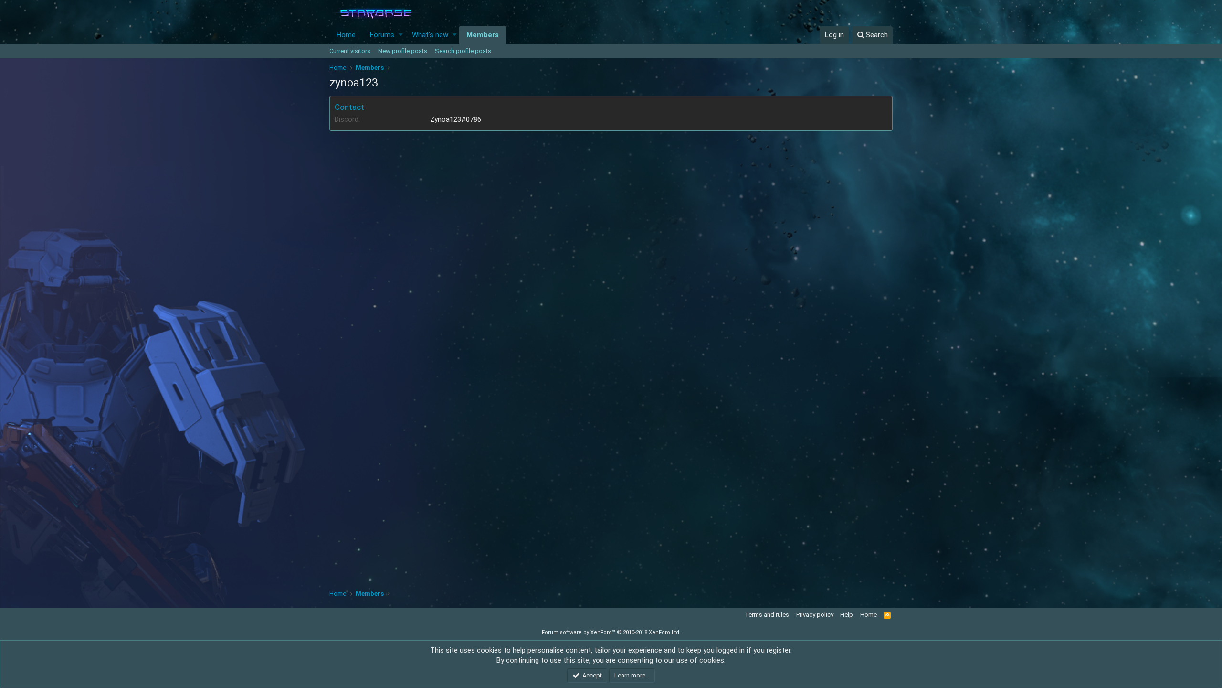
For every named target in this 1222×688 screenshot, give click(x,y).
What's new (430, 35)
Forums (382, 35)
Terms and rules (767, 614)
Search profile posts (463, 50)
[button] (400, 35)
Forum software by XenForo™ (611, 632)
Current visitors (349, 50)
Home (346, 35)
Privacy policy (814, 614)
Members (482, 35)
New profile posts (402, 50)
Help (846, 614)
